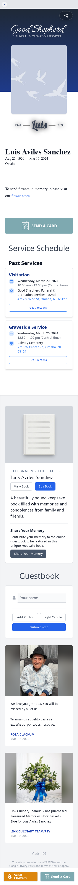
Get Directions (38, 307)
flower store (20, 195)
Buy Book (45, 486)
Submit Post (39, 627)
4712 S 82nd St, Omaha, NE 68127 (42, 299)
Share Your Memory (28, 554)
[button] (39, 670)
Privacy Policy (27, 866)
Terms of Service (51, 866)
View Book (21, 486)
